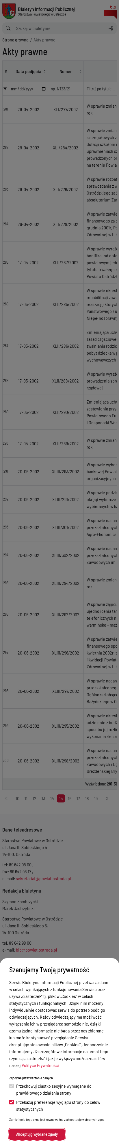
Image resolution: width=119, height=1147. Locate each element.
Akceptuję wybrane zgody (37, 1134)
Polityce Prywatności (40, 1065)
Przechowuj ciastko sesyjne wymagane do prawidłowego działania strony (54, 1089)
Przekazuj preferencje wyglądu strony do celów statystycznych (58, 1105)
